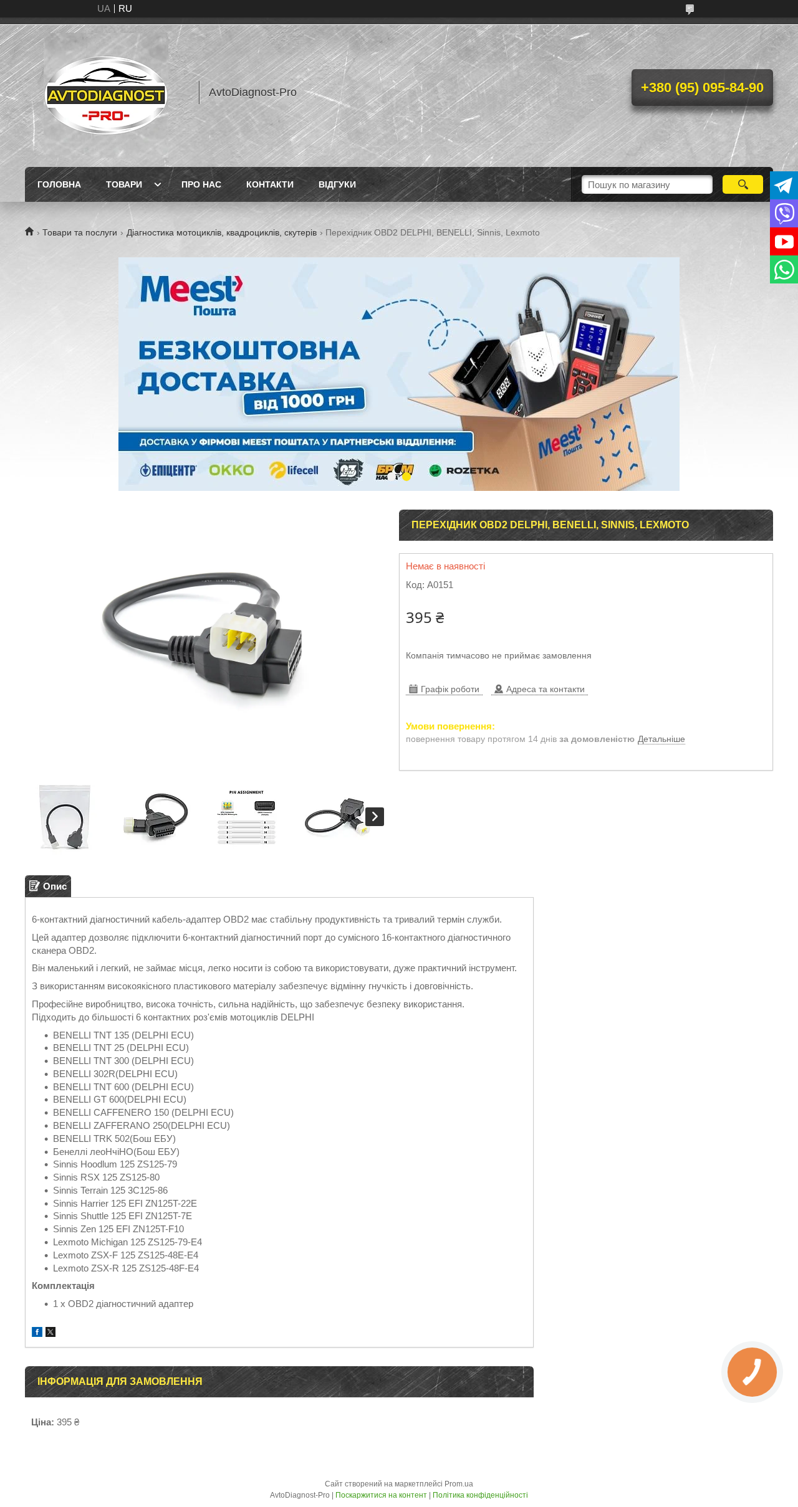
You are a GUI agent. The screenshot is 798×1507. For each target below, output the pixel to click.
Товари (124, 184)
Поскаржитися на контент (381, 1495)
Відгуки (337, 184)
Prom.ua (459, 1484)
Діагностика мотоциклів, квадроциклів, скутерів (222, 232)
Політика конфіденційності (480, 1495)
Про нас (201, 184)
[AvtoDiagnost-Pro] (106, 92)
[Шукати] (743, 184)
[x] (50, 1333)
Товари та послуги (79, 232)
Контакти (270, 184)
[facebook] (37, 1333)
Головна (59, 184)
